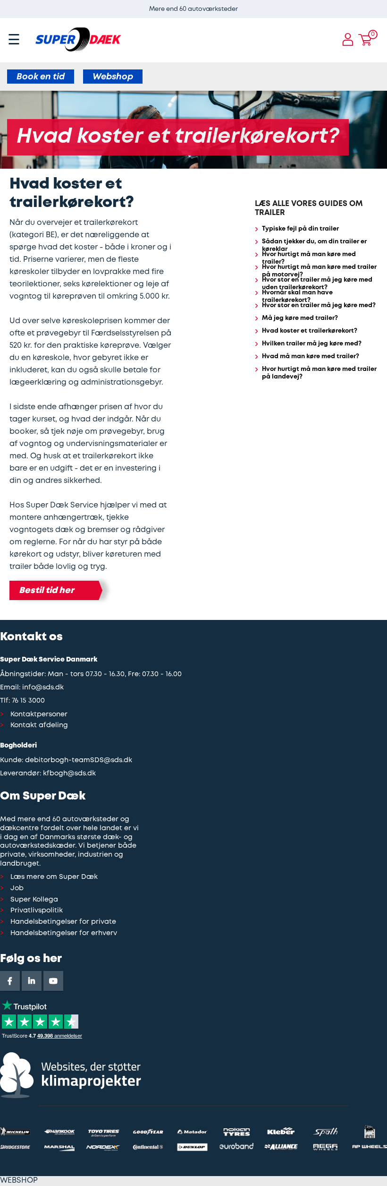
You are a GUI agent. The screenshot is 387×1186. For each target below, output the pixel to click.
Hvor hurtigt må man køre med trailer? (309, 258)
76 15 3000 (28, 701)
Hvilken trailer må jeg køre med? (312, 343)
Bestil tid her (46, 590)
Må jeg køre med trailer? (300, 318)
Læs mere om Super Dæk (54, 877)
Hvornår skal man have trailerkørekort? (297, 296)
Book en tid (41, 77)
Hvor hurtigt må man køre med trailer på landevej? (319, 373)
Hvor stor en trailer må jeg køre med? (319, 305)
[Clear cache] (382, 4)
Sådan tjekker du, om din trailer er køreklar (314, 245)
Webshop (113, 77)
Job (17, 888)
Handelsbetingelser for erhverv (63, 933)
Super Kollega (34, 900)
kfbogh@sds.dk (69, 774)
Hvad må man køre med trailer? (310, 356)
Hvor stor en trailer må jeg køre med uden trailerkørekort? (317, 284)
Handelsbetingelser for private (63, 922)
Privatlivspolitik (36, 911)
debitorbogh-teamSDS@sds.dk (78, 760)
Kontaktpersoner (38, 715)
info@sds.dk (43, 688)
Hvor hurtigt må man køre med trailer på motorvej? (319, 271)
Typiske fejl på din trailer (300, 229)
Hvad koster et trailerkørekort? (309, 331)
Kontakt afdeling (39, 725)
